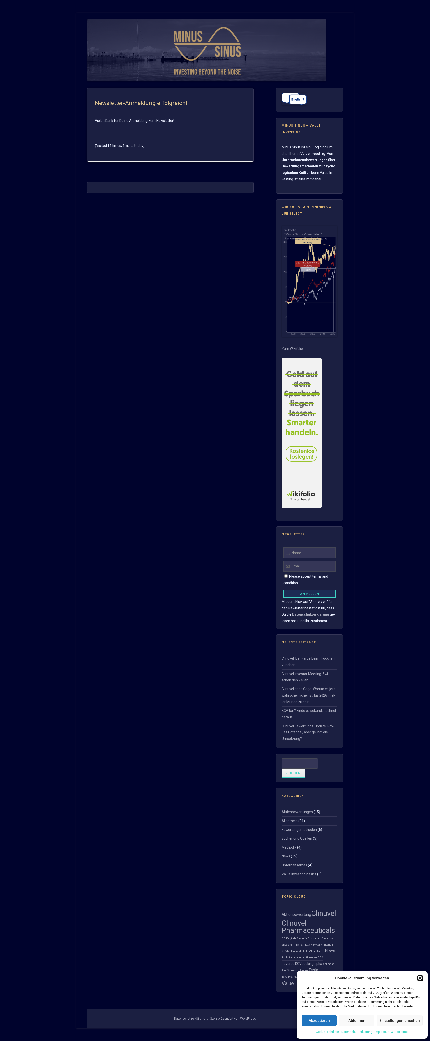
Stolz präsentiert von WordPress (233, 1018)
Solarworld (293, 970)
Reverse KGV (292, 964)
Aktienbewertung (296, 914)
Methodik (289, 847)
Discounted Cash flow (320, 938)
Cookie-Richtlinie (327, 1032)
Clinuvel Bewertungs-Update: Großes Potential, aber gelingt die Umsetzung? (308, 732)
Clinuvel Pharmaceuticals (308, 927)
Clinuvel (323, 913)
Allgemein (290, 821)
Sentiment (328, 964)
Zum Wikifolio (292, 349)
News (286, 856)
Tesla (313, 970)
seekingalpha (312, 964)
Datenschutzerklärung (356, 1032)
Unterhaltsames (294, 865)
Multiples (304, 951)
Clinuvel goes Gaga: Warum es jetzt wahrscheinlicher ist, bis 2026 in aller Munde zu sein (309, 695)
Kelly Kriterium (325, 944)
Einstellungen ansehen (399, 1020)
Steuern (304, 970)
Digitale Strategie (297, 938)
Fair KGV (305, 944)
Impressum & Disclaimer (392, 1032)
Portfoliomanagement (294, 957)
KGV (284, 951)
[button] (420, 978)
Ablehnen (356, 1020)
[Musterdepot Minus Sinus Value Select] (309, 336)
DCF (284, 938)
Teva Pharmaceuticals (295, 976)
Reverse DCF (315, 957)
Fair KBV (294, 944)
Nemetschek (317, 951)
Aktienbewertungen (297, 812)
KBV (313, 944)
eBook (285, 944)
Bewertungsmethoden (299, 830)
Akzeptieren (319, 1020)
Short (284, 970)
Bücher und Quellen (297, 838)
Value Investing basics (299, 874)
